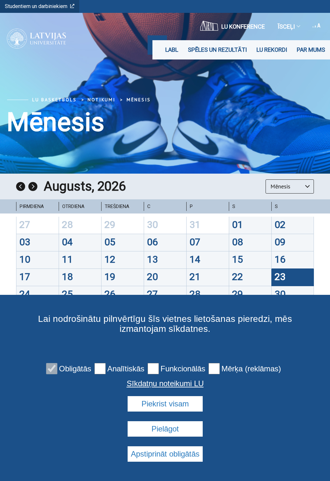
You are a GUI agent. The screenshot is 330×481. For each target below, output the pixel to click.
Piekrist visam (165, 403)
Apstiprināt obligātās (165, 453)
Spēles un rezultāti (217, 49)
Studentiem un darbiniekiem (36, 6)
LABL (171, 49)
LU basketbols (54, 100)
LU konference (243, 26)
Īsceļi (286, 26)
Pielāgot (165, 428)
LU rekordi (272, 49)
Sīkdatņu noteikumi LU (165, 383)
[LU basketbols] (34, 39)
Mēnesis (139, 100)
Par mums (311, 49)
